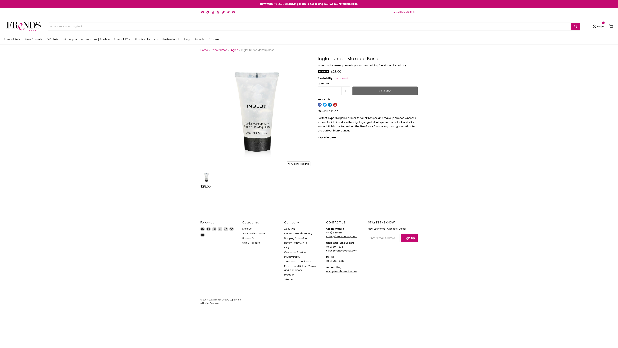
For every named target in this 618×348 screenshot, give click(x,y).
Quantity (323, 83)
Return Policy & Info (295, 242)
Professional (170, 39)
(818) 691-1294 (334, 246)
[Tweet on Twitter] (325, 105)
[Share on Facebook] (320, 105)
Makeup (69, 39)
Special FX (121, 39)
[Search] (575, 26)
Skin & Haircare (145, 39)
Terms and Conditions (297, 261)
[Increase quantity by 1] (346, 91)
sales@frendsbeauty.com (341, 236)
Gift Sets (53, 39)
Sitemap (289, 279)
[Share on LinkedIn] (330, 105)
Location (289, 274)
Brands (199, 39)
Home (204, 50)
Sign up (409, 238)
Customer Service (295, 252)
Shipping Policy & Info (296, 238)
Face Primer (219, 50)
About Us (289, 228)
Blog (187, 39)
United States (404, 12)
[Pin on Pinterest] (335, 105)
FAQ (286, 247)
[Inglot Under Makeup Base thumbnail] (206, 177)
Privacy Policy (292, 256)
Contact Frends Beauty (298, 233)
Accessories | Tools (94, 39)
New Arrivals (33, 39)
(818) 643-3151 (334, 232)
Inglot (234, 50)
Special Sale (12, 39)
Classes (214, 39)
